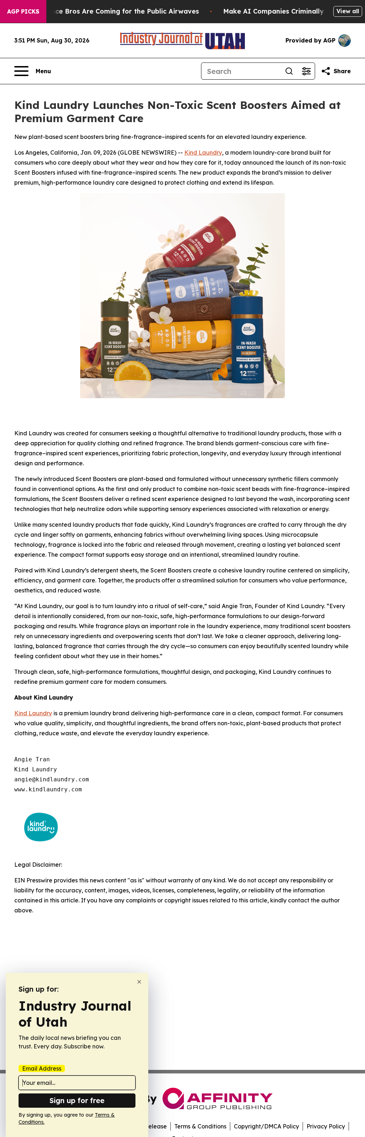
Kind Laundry (203, 152)
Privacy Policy (326, 1126)
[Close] (139, 981)
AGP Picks (23, 11)
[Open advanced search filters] (306, 71)
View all (347, 11)
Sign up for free (77, 1100)
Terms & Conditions (200, 1126)
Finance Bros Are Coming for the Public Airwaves (118, 11)
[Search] (289, 71)
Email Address (41, 1068)
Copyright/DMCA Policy (266, 1126)
